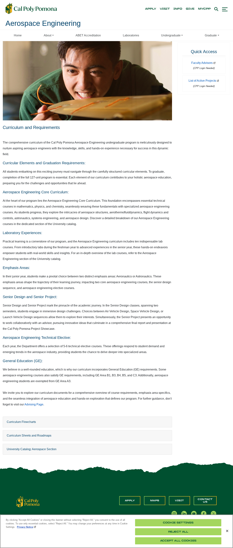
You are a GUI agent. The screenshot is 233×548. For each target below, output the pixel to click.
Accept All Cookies (178, 540)
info (177, 8)
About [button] (47, 35)
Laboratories (131, 35)
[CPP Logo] (28, 502)
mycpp (204, 8)
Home (18, 35)
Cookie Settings (178, 522)
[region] (116, 531)
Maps (154, 500)
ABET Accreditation (88, 35)
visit (165, 8)
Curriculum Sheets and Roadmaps (29, 435)
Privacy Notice (25, 527)
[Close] (227, 531)
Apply (130, 500)
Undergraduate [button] (171, 35)
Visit (179, 500)
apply (150, 8)
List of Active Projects (202, 80)
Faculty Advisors (202, 62)
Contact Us (205, 500)
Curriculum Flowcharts (21, 421)
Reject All (178, 531)
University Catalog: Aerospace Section (31, 449)
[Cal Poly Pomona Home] (31, 8)
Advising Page (33, 404)
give (190, 8)
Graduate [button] (211, 35)
